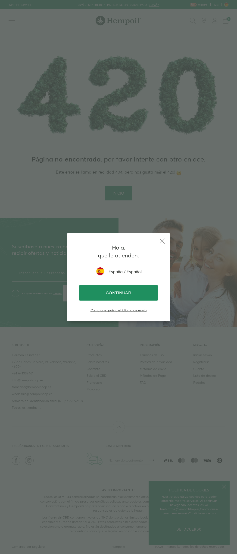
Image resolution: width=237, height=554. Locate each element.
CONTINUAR (118, 292)
